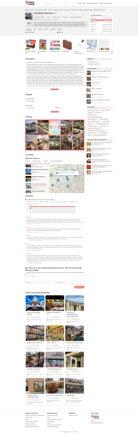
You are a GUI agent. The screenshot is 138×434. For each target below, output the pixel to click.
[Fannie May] (74, 386)
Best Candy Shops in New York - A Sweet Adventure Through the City (101, 150)
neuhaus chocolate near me (100, 135)
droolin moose (50, 421)
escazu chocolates (92, 114)
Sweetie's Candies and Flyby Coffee (101, 73)
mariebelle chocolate (92, 126)
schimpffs (90, 112)
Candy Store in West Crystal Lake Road (81, 10)
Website (61, 32)
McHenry (66, 10)
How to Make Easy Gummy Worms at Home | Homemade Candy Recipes (102, 167)
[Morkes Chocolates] (35, 359)
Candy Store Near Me (105, 3)
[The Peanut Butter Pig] (54, 359)
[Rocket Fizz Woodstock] (35, 333)
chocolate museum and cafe (94, 128)
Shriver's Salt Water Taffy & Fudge (101, 101)
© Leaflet (70, 192)
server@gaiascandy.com (97, 423)
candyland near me (103, 119)
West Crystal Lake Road (75, 17)
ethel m (89, 135)
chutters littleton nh (92, 119)
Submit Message (79, 287)
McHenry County (58, 10)
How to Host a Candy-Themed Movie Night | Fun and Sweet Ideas (102, 173)
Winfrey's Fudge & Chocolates (100, 78)
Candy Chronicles (92, 3)
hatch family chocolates (93, 110)
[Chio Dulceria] (54, 333)
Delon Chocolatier (96, 90)
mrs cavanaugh (105, 121)
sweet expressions (104, 132)
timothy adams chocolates (93, 121)
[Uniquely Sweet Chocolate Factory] (35, 386)
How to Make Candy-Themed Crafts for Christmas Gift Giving (101, 155)
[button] (58, 179)
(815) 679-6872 (31, 32)
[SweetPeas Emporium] (29, 16)
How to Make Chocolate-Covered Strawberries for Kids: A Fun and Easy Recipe (101, 161)
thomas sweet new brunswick (102, 123)
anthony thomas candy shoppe (95, 116)
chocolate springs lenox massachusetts (96, 130)
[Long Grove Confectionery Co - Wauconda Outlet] (74, 303)
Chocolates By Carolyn (98, 96)
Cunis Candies (97, 84)
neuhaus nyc (90, 123)
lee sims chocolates (105, 110)
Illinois (50, 10)
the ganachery (98, 112)
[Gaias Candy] (30, 3)
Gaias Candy (82, 3)
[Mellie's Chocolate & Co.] (54, 303)
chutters (49, 423)
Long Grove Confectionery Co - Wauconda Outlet (66, 173)
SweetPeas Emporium (100, 10)
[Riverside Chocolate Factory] (35, 303)
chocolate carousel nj (92, 132)
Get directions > (54, 163)
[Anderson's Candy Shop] (74, 333)
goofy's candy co (103, 126)
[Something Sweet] (74, 359)
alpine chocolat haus (30, 423)
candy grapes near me (30, 425)
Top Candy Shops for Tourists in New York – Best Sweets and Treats (102, 144)
